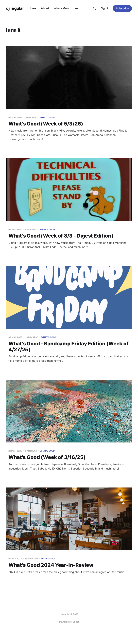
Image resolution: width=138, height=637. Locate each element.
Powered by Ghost (69, 621)
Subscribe (122, 8)
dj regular (15, 8)
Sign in (105, 8)
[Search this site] (94, 8)
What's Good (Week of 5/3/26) (45, 124)
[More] (76, 8)
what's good (47, 117)
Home (32, 8)
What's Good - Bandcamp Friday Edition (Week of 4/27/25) (68, 346)
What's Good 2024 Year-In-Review (50, 565)
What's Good (62, 8)
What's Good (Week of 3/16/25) (46, 457)
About (45, 8)
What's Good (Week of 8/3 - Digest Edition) (60, 236)
